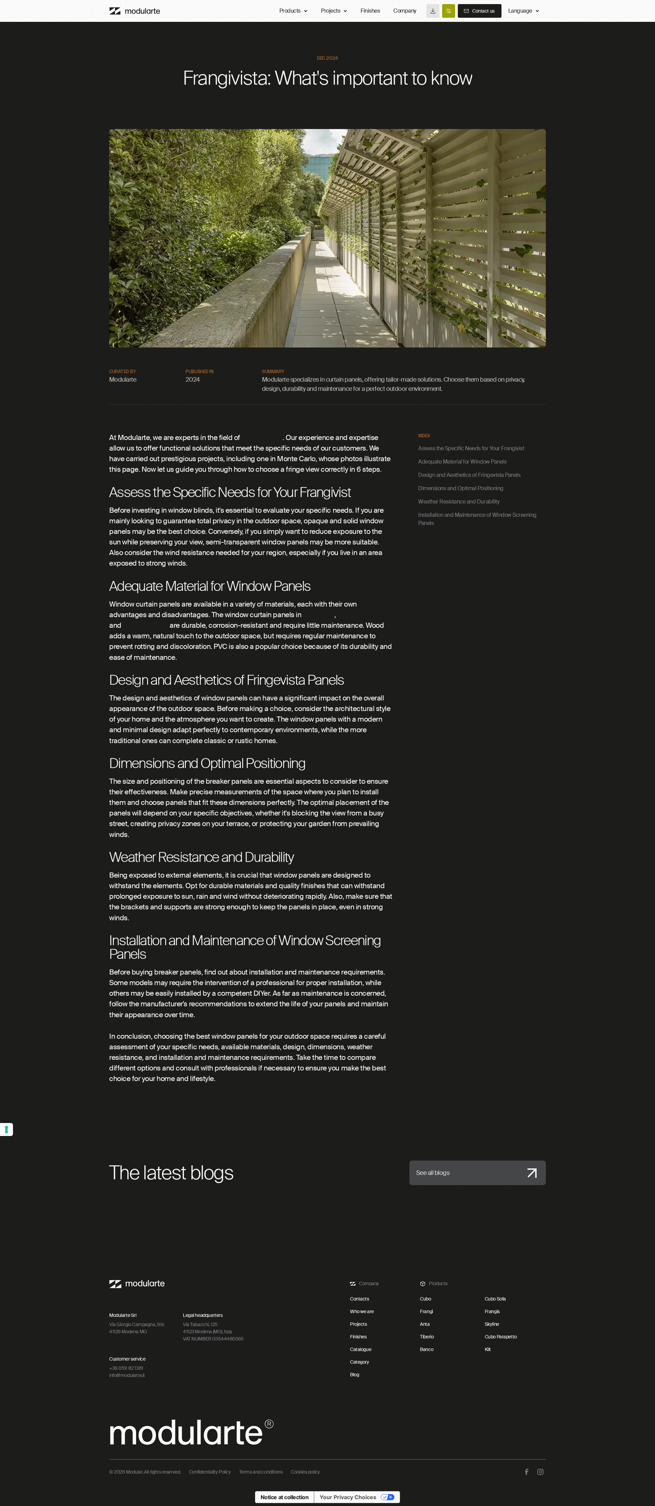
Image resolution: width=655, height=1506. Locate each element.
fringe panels (262, 437)
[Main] (134, 11)
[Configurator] (448, 11)
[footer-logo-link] (137, 1284)
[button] (523, 11)
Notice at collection (284, 1497)
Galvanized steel (363, 614)
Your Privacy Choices (348, 1497)
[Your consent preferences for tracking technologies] (6, 1129)
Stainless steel (145, 625)
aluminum (318, 614)
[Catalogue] (432, 11)
